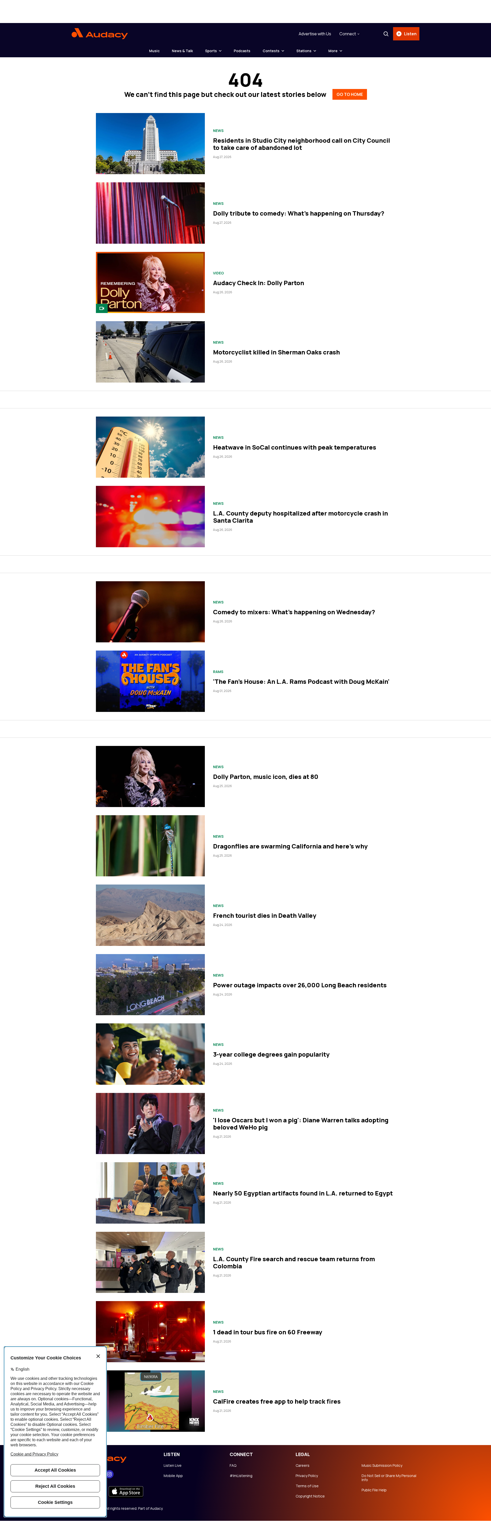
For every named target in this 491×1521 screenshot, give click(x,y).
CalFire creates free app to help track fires (277, 1401)
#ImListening (241, 1476)
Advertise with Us (315, 33)
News (218, 131)
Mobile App (173, 1476)
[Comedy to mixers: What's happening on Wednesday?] (150, 611)
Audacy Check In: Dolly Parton (258, 282)
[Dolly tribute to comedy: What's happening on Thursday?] (150, 212)
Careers (302, 1465)
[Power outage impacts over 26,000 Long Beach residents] (150, 984)
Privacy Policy (307, 1476)
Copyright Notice (310, 1496)
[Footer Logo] (112, 1457)
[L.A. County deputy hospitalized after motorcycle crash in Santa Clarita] (150, 516)
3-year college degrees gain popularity (271, 1054)
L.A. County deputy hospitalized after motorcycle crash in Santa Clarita (300, 516)
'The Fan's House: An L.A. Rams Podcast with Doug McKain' (301, 681)
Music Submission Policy (382, 1465)
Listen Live (173, 1465)
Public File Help (374, 1490)
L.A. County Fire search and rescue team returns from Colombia (294, 1262)
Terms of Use (307, 1486)
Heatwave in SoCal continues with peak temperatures (294, 447)
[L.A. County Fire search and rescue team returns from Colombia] (150, 1262)
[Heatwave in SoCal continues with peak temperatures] (150, 447)
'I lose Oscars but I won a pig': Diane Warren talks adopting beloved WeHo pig (300, 1123)
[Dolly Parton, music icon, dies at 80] (150, 776)
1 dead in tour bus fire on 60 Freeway (267, 1332)
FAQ (233, 1465)
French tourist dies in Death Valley (264, 915)
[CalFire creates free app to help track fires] (150, 1400)
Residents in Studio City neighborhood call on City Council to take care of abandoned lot (301, 144)
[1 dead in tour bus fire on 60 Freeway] (150, 1331)
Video (218, 273)
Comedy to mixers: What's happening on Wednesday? (294, 612)
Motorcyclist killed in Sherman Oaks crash (276, 352)
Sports (211, 50)
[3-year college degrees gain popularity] (150, 1053)
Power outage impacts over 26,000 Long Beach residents (300, 985)
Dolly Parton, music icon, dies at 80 (265, 776)
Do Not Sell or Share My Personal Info (389, 1478)
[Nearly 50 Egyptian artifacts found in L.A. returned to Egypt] (150, 1192)
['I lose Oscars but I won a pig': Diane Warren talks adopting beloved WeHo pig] (150, 1123)
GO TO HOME (350, 94)
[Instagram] (109, 1474)
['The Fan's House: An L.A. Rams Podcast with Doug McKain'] (150, 681)
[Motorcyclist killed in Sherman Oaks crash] (150, 351)
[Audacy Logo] (100, 33)
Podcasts (242, 50)
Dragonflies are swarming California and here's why (290, 846)
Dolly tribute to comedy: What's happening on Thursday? (298, 213)
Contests (271, 50)
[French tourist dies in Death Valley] (150, 915)
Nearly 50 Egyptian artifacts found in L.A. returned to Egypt (303, 1193)
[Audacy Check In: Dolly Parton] (150, 282)
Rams (218, 672)
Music (154, 50)
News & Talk (182, 50)
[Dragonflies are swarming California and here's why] (150, 845)
